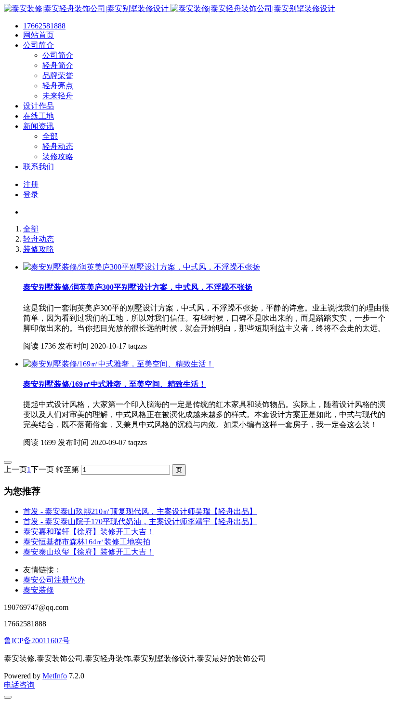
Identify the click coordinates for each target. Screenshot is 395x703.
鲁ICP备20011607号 (37, 640)
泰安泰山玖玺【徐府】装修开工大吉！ (88, 552)
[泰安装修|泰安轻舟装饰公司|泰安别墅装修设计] (169, 8)
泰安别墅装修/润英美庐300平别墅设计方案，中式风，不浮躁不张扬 (137, 287)
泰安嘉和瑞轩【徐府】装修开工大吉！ (88, 531)
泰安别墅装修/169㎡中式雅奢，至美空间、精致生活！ (114, 384)
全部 (31, 229)
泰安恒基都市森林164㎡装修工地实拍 (86, 542)
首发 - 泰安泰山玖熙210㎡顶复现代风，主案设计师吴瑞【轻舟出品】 (140, 511)
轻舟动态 (38, 239)
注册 (31, 184)
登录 (31, 194)
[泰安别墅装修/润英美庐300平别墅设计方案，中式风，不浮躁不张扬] (141, 267)
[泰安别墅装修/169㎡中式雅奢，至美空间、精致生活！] (118, 364)
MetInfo (54, 676)
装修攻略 (38, 249)
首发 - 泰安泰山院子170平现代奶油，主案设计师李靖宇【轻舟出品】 (140, 521)
